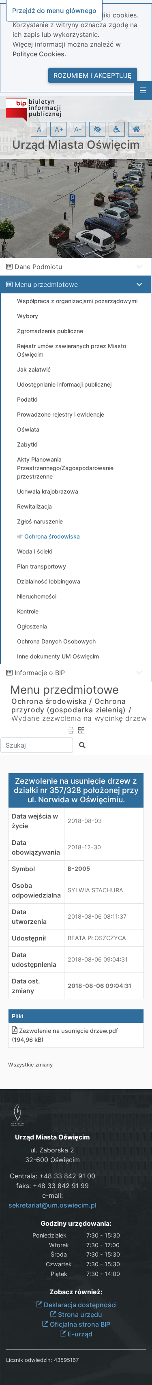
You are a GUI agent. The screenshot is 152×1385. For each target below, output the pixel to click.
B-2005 (79, 868)
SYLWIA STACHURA (95, 890)
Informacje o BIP (40, 673)
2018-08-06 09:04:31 (98, 959)
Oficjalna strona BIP (79, 1324)
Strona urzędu (79, 1314)
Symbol (23, 869)
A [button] (39, 129)
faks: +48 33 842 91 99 (52, 1186)
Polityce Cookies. (39, 54)
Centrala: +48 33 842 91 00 (52, 1176)
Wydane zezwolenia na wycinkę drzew (79, 718)
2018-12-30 (84, 847)
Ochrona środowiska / (51, 701)
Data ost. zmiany (26, 986)
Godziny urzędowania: (76, 1223)
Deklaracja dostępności (79, 1305)
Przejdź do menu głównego (54, 10)
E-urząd (79, 1334)
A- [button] (77, 129)
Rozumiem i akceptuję (93, 75)
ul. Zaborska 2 (52, 1150)
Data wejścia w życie (35, 821)
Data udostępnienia (34, 959)
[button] (97, 129)
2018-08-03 (85, 820)
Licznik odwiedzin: (29, 1360)
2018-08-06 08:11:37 (97, 916)
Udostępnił (29, 938)
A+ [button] (59, 129)
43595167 (66, 1360)
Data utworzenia (29, 916)
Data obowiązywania (36, 847)
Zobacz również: (76, 1292)
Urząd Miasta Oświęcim (76, 145)
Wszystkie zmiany (30, 1065)
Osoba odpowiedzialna (36, 890)
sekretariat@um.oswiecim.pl (52, 1205)
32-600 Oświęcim (52, 1160)
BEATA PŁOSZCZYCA (97, 937)
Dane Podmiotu (38, 267)
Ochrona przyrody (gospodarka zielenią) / (71, 705)
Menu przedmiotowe (46, 284)
